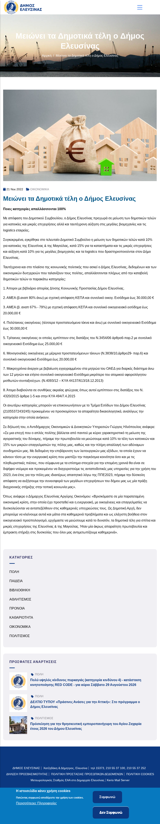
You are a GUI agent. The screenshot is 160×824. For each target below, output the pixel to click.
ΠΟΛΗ (14, 572)
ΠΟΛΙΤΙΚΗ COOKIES (140, 774)
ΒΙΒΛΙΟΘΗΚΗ (19, 590)
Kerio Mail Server (118, 780)
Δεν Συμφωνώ (110, 812)
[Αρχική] (24, 7)
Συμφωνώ (107, 797)
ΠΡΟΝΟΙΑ (17, 608)
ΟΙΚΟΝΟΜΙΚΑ (39, 189)
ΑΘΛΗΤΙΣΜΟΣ (20, 599)
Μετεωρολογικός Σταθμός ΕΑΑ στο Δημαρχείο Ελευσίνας (67, 780)
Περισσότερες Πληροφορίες (36, 803)
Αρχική (46, 55)
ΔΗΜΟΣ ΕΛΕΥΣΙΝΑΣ (26, 768)
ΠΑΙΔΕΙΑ (16, 581)
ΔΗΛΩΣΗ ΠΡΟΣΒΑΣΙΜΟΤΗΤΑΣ (27, 774)
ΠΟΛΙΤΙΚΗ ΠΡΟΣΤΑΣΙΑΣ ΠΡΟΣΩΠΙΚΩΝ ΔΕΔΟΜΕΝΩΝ (87, 774)
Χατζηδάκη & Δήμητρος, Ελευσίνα (65, 768)
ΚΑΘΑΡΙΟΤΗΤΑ (21, 617)
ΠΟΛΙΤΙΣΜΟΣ (19, 636)
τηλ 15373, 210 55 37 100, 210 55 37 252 (119, 768)
